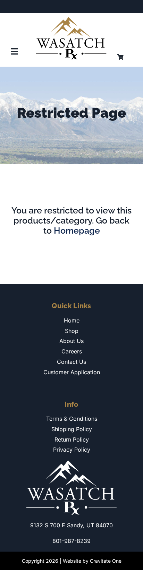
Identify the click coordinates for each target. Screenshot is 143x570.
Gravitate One (105, 561)
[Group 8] (71, 19)
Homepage (77, 230)
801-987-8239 (71, 540)
